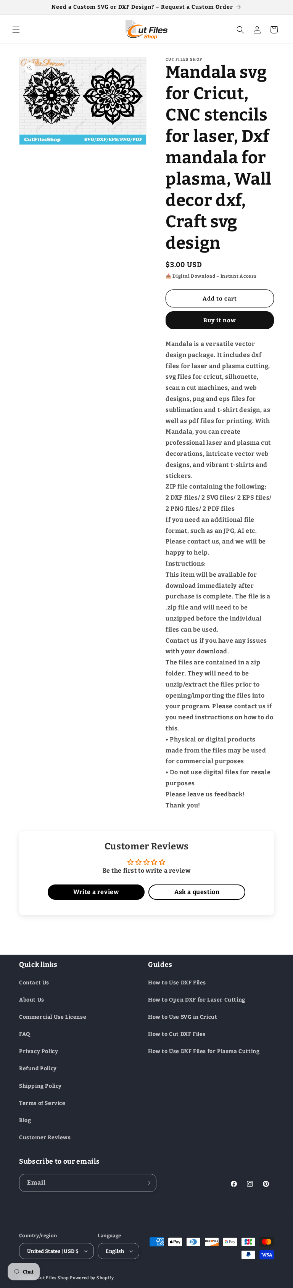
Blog (25, 1120)
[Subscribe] (147, 1183)
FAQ (24, 1034)
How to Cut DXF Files (177, 1034)
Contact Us (34, 982)
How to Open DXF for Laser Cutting (196, 1000)
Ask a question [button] (196, 892)
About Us (31, 1000)
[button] (16, 29)
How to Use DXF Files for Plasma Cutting (203, 1051)
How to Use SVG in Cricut (182, 1017)
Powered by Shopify (92, 1277)
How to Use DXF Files (177, 982)
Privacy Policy (38, 1051)
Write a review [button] (96, 892)
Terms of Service (42, 1103)
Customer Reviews (45, 1137)
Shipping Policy (40, 1086)
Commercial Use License (52, 1017)
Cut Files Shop (53, 1277)
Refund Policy (38, 1068)
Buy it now (219, 320)
